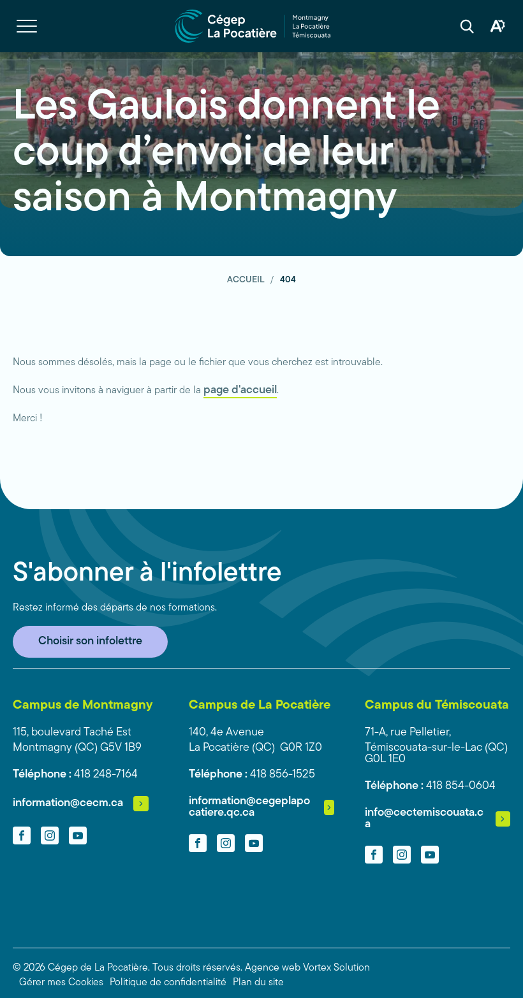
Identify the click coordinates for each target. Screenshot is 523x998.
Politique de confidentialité (168, 983)
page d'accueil (240, 390)
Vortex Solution (336, 968)
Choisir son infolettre (90, 641)
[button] (27, 26)
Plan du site (258, 983)
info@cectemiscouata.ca (424, 818)
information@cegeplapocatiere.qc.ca (249, 807)
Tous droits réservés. (197, 968)
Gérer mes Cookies (61, 983)
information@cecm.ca (68, 803)
